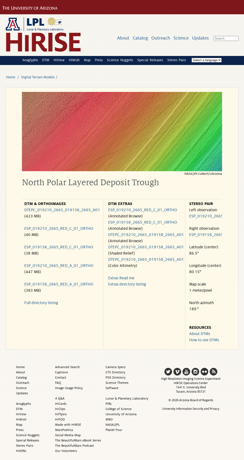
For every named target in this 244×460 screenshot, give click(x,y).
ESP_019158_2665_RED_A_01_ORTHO (58, 284)
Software (112, 388)
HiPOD (60, 419)
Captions (61, 372)
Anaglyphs (30, 60)
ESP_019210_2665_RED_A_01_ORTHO (58, 266)
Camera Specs (116, 367)
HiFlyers (61, 414)
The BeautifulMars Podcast (74, 445)
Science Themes (117, 383)
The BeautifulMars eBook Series (78, 440)
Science (181, 37)
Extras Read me (121, 278)
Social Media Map (68, 435)
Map (87, 60)
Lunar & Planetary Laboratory (127, 398)
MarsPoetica (64, 430)
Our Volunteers (66, 451)
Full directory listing (41, 303)
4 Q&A (60, 398)
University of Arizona (121, 414)
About (123, 37)
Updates (200, 37)
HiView (59, 60)
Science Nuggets (120, 60)
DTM (45, 60)
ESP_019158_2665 (206, 235)
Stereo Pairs (176, 60)
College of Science (119, 409)
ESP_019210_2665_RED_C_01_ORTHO (58, 228)
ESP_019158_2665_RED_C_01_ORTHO (58, 247)
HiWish (74, 60)
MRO (109, 419)
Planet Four (114, 430)
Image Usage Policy (69, 388)
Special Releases (150, 60)
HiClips (60, 409)
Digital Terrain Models (38, 77)
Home (10, 77)
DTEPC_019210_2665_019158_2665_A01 (62, 210)
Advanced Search (67, 367)
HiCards (60, 403)
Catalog (140, 37)
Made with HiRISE (68, 424)
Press (99, 60)
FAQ (58, 383)
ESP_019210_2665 (206, 216)
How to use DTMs (204, 340)
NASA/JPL (113, 424)
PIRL (109, 403)
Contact (60, 377)
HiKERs (21, 451)
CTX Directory (115, 372)
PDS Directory (116, 377)
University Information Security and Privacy (190, 408)
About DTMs (199, 334)
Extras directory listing (127, 284)
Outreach (160, 37)
